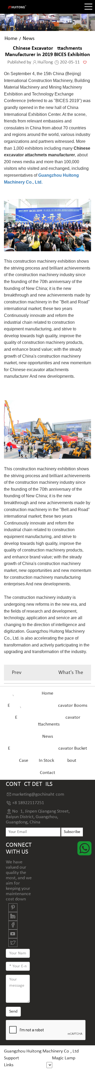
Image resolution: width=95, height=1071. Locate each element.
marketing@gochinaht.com (38, 794)
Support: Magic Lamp (39, 1058)
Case (23, 760)
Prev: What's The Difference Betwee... (47, 675)
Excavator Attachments (47, 721)
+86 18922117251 (28, 802)
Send (13, 1011)
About (70, 760)
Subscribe (72, 832)
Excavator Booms (47, 705)
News (29, 38)
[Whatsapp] (84, 848)
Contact (47, 772)
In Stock (46, 760)
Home (10, 38)
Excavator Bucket (47, 748)
